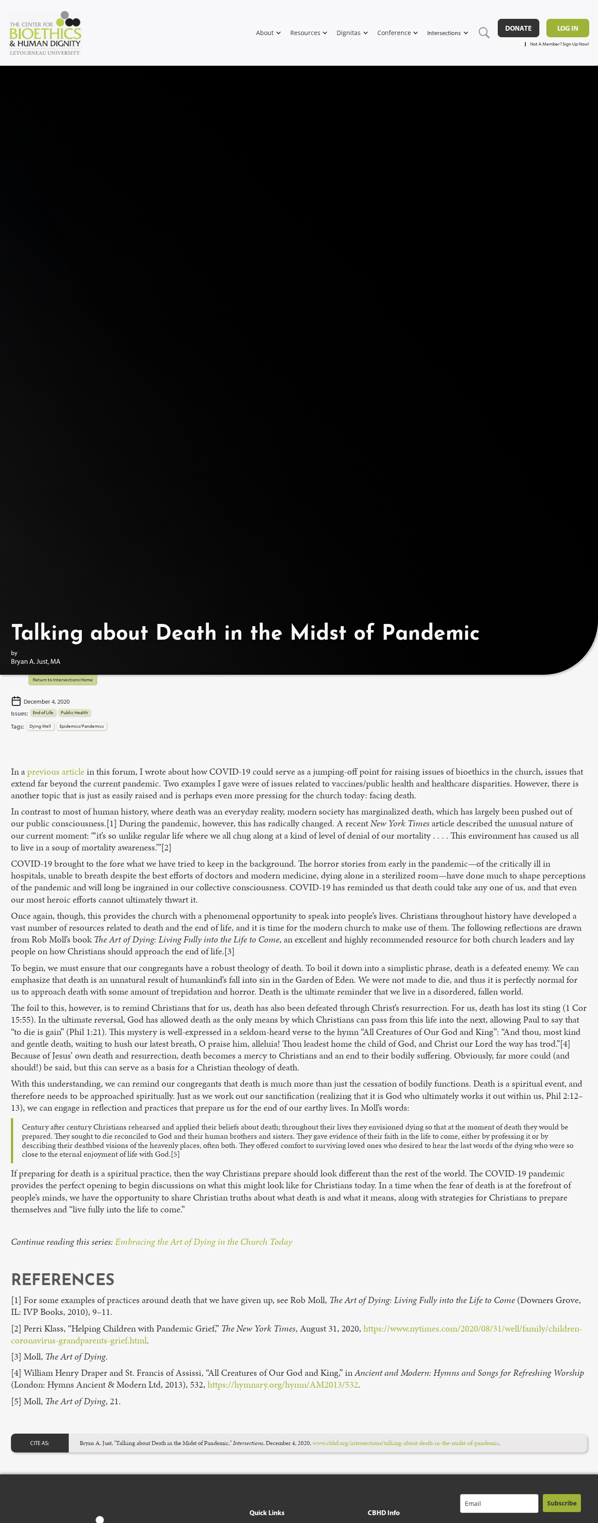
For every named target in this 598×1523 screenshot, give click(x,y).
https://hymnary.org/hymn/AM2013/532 (283, 1384)
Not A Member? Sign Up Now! (559, 44)
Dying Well (40, 726)
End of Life (43, 712)
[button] (273, 33)
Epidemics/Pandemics (82, 726)
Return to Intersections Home (63, 679)
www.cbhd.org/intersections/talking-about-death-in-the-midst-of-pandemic (406, 1442)
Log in (567, 28)
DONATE (518, 28)
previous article (55, 771)
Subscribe (562, 1503)
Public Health (74, 712)
